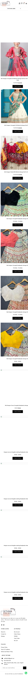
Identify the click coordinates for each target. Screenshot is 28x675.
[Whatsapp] (26, 673)
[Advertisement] (14, 25)
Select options (18, 86)
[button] (26, 4)
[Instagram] (3, 625)
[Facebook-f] (1, 625)
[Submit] (24, 668)
